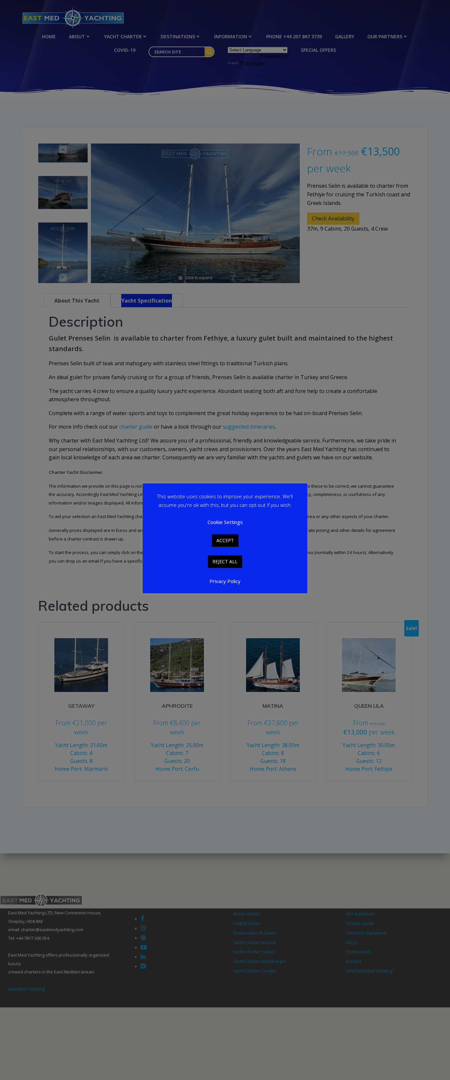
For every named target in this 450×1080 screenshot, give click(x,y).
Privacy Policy (225, 581)
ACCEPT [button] (225, 540)
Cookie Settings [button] (225, 522)
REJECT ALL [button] (225, 561)
